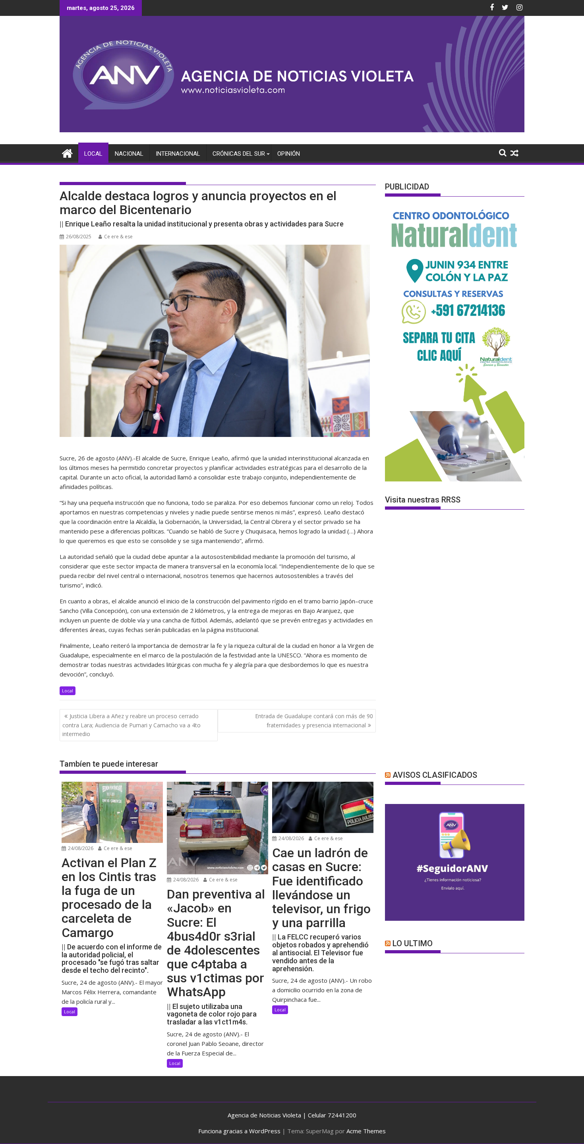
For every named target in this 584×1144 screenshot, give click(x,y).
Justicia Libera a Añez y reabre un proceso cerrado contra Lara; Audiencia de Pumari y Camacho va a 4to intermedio (131, 725)
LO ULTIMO (413, 943)
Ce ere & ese (118, 236)
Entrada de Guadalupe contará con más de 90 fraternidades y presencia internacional (314, 720)
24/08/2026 (80, 848)
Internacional (178, 153)
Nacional (129, 153)
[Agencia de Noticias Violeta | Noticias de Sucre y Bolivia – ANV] (292, 130)
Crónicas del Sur (239, 153)
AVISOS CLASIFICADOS (435, 775)
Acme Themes (366, 1131)
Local (93, 153)
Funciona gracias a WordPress (239, 1131)
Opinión (288, 153)
